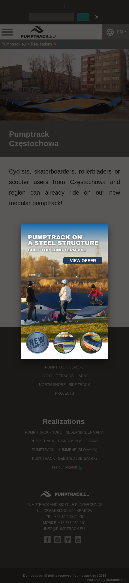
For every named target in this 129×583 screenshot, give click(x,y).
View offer (83, 260)
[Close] (107, 223)
